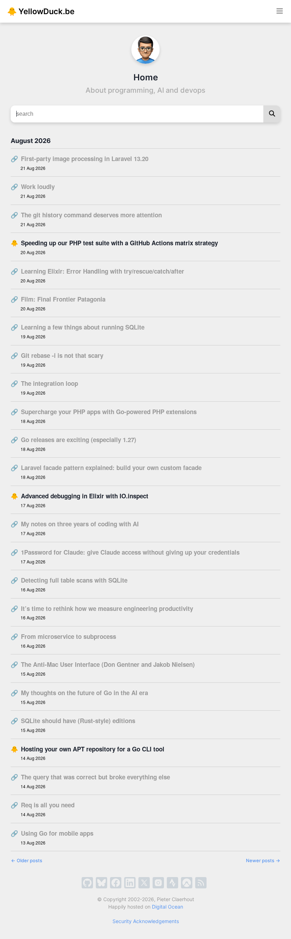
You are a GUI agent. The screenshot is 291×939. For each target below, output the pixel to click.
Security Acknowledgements (145, 921)
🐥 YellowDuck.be (41, 11)
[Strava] (172, 882)
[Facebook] (115, 882)
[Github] (87, 882)
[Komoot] (186, 882)
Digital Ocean (167, 907)
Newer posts (263, 860)
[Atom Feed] (201, 882)
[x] (144, 882)
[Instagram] (158, 882)
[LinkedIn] (130, 882)
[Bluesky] (101, 882)
